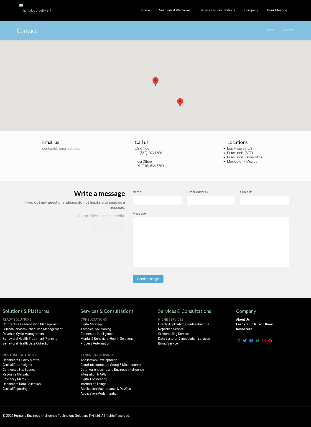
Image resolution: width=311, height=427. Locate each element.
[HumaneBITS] (35, 10)
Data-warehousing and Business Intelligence (112, 369)
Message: (140, 213)
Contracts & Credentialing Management (31, 324)
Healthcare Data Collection (22, 384)
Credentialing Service (173, 334)
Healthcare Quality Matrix (21, 360)
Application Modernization (99, 393)
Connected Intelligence (19, 369)
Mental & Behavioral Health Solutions (107, 338)
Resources (244, 329)
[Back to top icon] (303, 416)
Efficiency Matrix (14, 379)
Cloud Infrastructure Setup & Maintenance (111, 365)
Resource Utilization (17, 374)
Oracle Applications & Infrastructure (183, 324)
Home (270, 30)
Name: (137, 192)
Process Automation (95, 343)
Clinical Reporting (15, 389)
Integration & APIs (93, 374)
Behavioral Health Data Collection (26, 343)
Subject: (246, 192)
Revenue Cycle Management (23, 334)
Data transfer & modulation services (184, 338)
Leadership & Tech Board (255, 324)
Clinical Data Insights (17, 365)
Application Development (99, 360)
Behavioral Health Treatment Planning (30, 338)
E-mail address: (197, 192)
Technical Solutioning (96, 329)
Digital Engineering (94, 379)
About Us (243, 319)
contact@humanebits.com (62, 149)
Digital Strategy (92, 324)
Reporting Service (171, 329)
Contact (288, 30)
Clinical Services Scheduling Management (33, 329)
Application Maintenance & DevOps (106, 389)
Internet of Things (93, 384)
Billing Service (168, 343)
